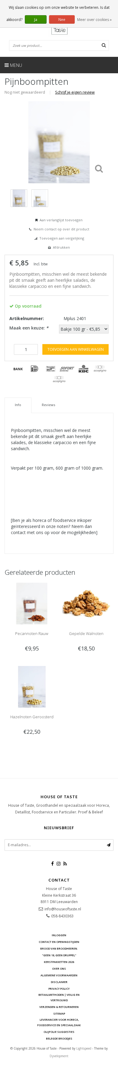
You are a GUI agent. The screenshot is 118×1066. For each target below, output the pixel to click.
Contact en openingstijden (59, 942)
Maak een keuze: (28, 328)
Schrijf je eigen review (75, 92)
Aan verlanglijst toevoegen (61, 220)
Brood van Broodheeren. (59, 948)
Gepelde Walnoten (86, 633)
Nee (61, 19)
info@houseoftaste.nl (62, 909)
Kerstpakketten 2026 (59, 962)
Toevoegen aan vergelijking (61, 238)
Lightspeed (83, 1048)
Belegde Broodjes (59, 1038)
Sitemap (59, 1014)
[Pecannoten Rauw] (32, 603)
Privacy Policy (59, 989)
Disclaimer (59, 982)
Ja (35, 19)
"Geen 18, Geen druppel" (59, 955)
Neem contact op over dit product (61, 229)
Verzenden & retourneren (59, 1007)
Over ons (59, 969)
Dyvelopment (59, 1056)
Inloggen (59, 935)
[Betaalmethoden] (18, 368)
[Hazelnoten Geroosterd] (32, 686)
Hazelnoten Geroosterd (32, 716)
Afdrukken (61, 247)
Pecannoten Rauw (31, 633)
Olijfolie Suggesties (59, 1032)
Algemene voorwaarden (59, 975)
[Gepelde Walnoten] (86, 603)
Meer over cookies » (94, 19)
